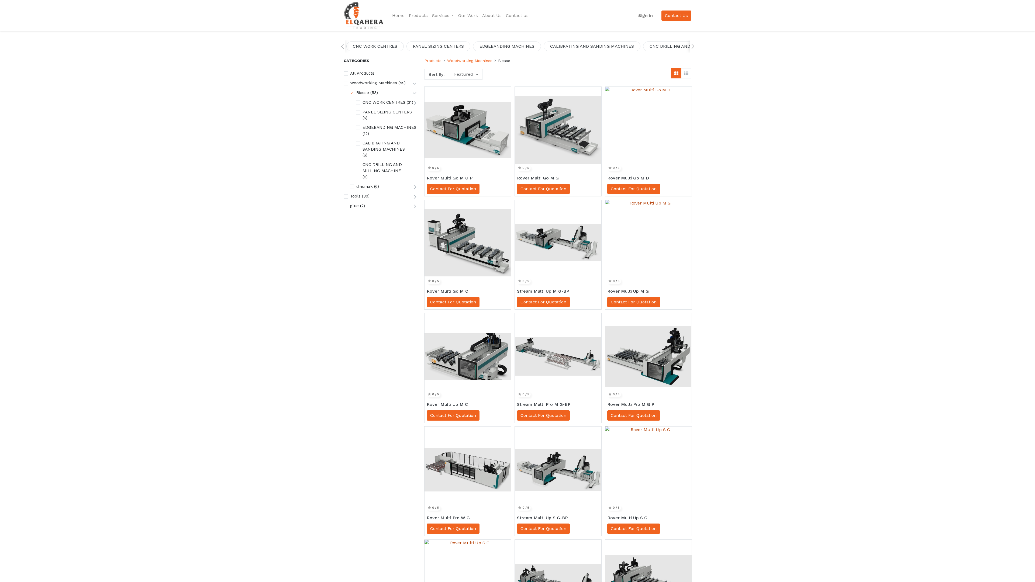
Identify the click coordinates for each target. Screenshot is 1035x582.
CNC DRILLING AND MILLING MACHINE (382, 167)
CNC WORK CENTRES (384, 102)
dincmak (364, 186)
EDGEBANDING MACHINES (389, 127)
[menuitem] (398, 15)
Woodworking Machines (373, 83)
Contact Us (676, 15)
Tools (355, 196)
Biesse (362, 92)
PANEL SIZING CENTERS (387, 112)
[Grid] (676, 73)
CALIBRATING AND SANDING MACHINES (384, 146)
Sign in (645, 15)
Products (433, 60)
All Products (362, 73)
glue (354, 205)
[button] (692, 46)
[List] (686, 73)
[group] (375, 46)
